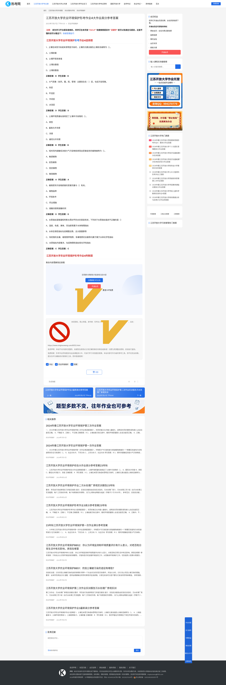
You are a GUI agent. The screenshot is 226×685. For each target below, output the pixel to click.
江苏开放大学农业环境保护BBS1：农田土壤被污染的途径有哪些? (80, 568)
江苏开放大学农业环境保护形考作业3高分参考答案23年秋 (76, 505)
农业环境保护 (73, 24)
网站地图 (102, 667)
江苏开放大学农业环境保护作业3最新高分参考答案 (72, 608)
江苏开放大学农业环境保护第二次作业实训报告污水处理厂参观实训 (81, 588)
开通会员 (95, 286)
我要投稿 (216, 3)
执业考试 (137, 4)
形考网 (78, 677)
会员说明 (92, 667)
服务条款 (112, 667)
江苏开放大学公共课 (59, 4)
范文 (157, 4)
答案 (75, 364)
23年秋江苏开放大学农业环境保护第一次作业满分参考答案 (77, 525)
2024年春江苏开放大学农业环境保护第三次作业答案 (73, 425)
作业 (51, 364)
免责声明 (73, 667)
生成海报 (51, 382)
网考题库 (149, 4)
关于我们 (132, 667)
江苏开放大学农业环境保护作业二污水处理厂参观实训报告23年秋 (80, 485)
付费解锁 (94, 280)
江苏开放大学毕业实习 (78, 4)
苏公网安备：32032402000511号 (147, 677)
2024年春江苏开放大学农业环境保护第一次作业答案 (73, 445)
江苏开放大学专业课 (41, 4)
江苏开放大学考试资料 (98, 4)
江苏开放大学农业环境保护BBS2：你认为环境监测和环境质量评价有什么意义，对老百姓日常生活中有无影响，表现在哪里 (93, 547)
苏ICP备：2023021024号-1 (124, 677)
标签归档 (83, 667)
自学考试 (127, 4)
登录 (49, 650)
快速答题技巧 (68, 33)
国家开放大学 (115, 4)
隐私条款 (122, 667)
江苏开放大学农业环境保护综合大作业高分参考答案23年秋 (77, 465)
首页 (28, 4)
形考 (77, 40)
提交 (137, 650)
